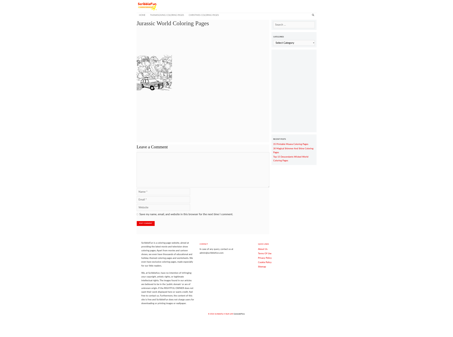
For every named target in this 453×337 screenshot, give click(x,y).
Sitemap (262, 267)
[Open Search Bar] (313, 15)
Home (142, 15)
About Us (262, 249)
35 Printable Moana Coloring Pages (290, 144)
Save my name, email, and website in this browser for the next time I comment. (186, 214)
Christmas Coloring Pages (204, 15)
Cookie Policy (265, 262)
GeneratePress (239, 314)
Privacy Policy (265, 258)
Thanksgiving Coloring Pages (167, 15)
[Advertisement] (203, 42)
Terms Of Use (264, 253)
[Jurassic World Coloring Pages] (154, 89)
